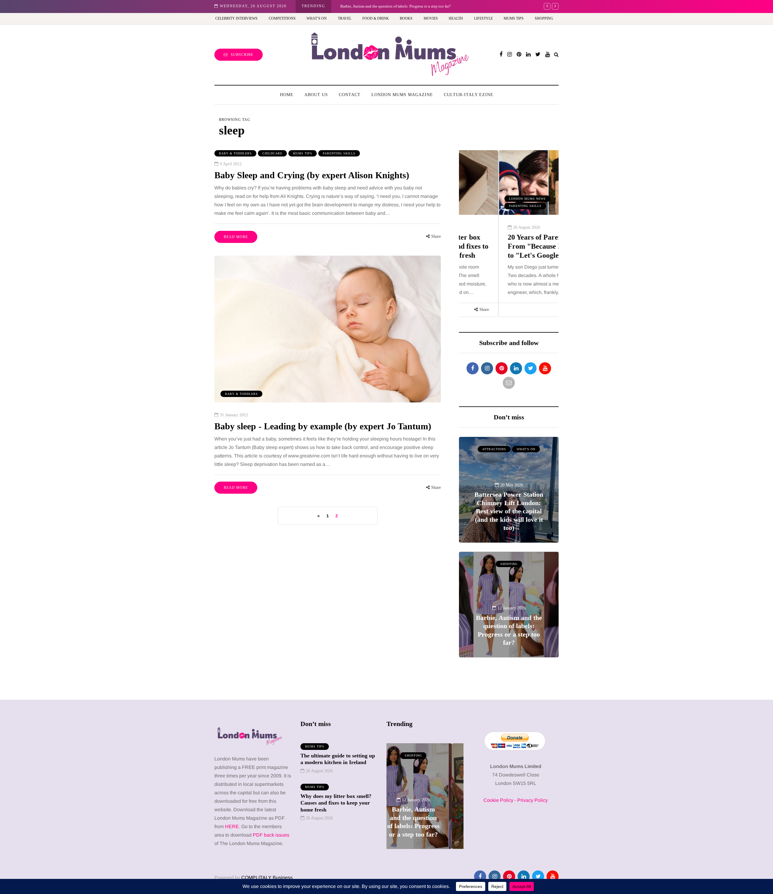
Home (286, 94)
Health (456, 18)
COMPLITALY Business (267, 877)
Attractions (494, 449)
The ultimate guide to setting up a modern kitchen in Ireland (337, 759)
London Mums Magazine (402, 94)
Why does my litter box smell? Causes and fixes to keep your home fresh (335, 803)
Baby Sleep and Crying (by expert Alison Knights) (311, 175)
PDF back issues (271, 835)
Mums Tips (514, 18)
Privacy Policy (532, 800)
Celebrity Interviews (236, 18)
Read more (236, 237)
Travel (344, 18)
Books (406, 18)
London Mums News (488, 198)
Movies (431, 18)
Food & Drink (375, 18)
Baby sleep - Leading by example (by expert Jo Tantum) (322, 426)
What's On (526, 449)
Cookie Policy (498, 800)
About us (316, 94)
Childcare (272, 153)
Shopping (544, 18)
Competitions (282, 18)
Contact (350, 94)
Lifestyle (483, 18)
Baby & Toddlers (235, 153)
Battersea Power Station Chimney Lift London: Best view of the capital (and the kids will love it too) (508, 511)
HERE (232, 826)
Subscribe (242, 55)
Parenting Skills (339, 153)
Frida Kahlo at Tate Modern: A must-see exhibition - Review (394, 6)
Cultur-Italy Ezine (468, 94)
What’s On (316, 18)
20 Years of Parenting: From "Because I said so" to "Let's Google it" (507, 246)
